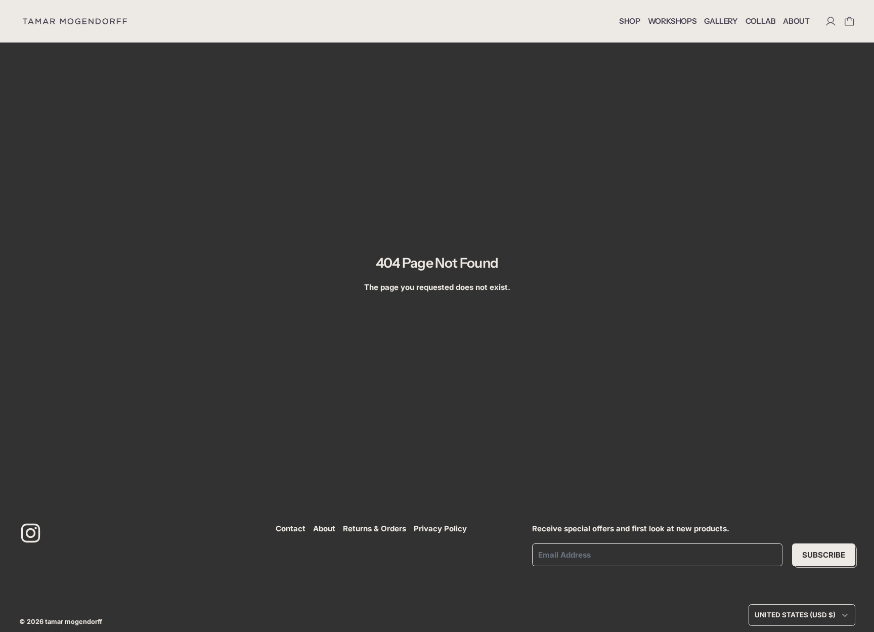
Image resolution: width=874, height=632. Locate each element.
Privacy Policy (440, 528)
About (324, 528)
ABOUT (796, 21)
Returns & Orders (374, 528)
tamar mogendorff (73, 621)
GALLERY (720, 21)
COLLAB (761, 21)
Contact (290, 528)
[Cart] (849, 21)
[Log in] (831, 21)
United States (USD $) (795, 615)
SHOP (629, 21)
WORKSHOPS (672, 21)
